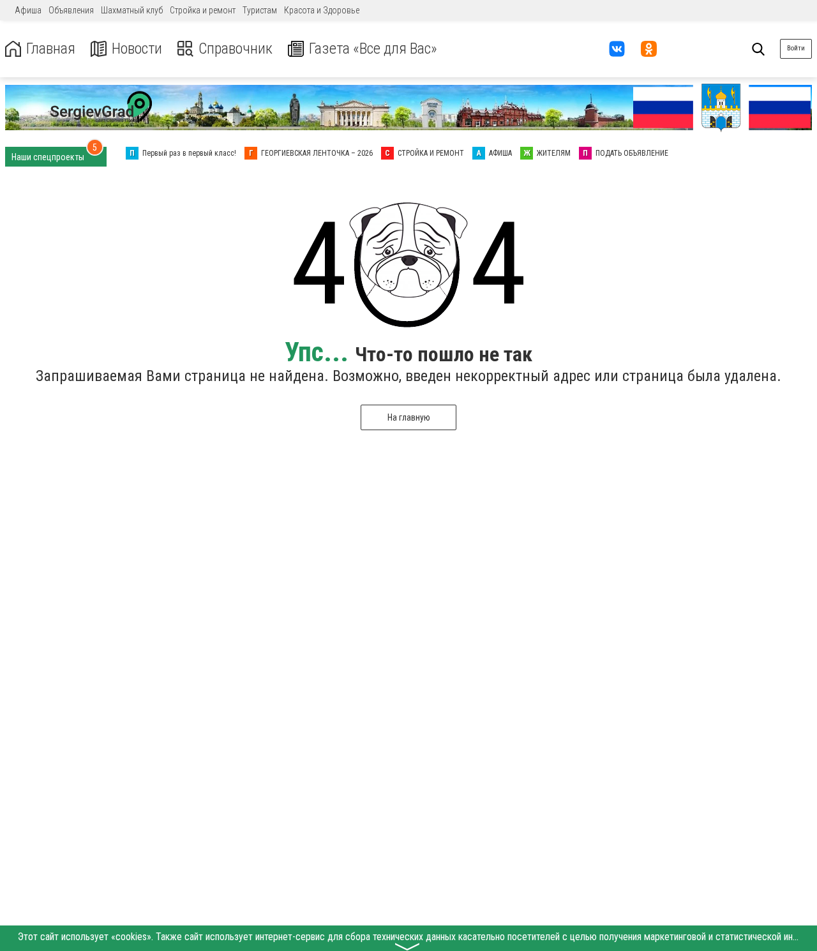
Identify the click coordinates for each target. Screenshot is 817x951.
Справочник (236, 48)
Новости (137, 48)
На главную (408, 417)
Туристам (260, 10)
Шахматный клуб (132, 10)
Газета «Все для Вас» (373, 48)
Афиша (28, 10)
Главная (50, 48)
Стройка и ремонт (203, 10)
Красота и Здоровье (321, 10)
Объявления (71, 10)
